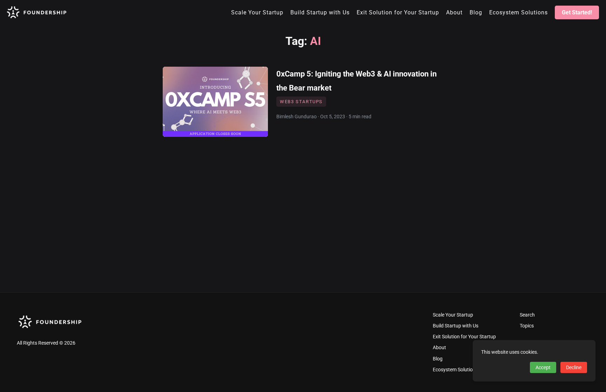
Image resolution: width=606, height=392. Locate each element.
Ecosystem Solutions (455, 370)
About (439, 348)
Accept (543, 367)
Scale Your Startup (453, 315)
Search (527, 315)
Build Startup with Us (455, 326)
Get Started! (577, 12)
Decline (573, 367)
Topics (527, 326)
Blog (438, 359)
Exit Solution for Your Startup (464, 337)
